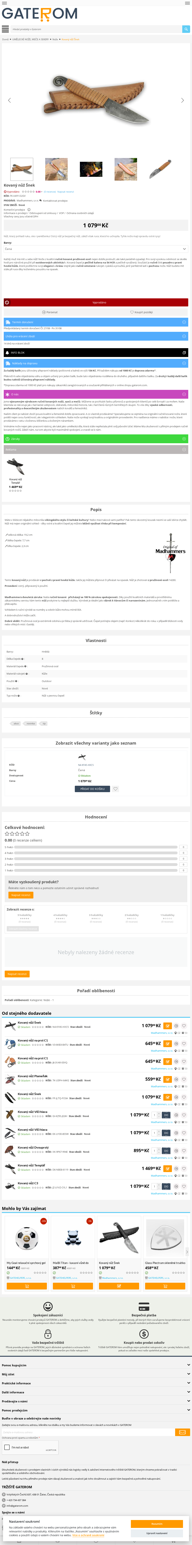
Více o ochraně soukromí (88, 1535)
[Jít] (182, 1432)
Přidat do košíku (92, 789)
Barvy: (8, 242)
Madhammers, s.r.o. (28, 200)
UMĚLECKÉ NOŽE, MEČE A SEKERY (30, 39)
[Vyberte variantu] (119, 1286)
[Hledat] (186, 29)
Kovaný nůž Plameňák (33, 1076)
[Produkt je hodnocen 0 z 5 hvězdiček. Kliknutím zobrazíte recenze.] (28, 191)
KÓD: (6, 195)
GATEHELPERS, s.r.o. (20, 1278)
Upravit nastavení (156, 1533)
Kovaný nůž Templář (31, 1165)
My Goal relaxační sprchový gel (26, 1262)
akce (16, 723)
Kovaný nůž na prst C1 (33, 1040)
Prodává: (9, 200)
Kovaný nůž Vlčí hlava (32, 1111)
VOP (61, 213)
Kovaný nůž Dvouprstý (33, 1147)
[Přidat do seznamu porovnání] (176, 1025)
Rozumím (157, 1523)
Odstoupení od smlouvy (42, 213)
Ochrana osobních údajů (80, 213)
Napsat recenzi (65, 192)
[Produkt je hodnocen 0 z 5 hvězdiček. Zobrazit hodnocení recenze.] (15, 491)
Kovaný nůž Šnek (29, 1022)
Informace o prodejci (15, 213)
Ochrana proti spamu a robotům (20, 1437)
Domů (5, 39)
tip (44, 723)
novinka (31, 723)
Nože (55, 39)
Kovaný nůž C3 (28, 1183)
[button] (96, 249)
